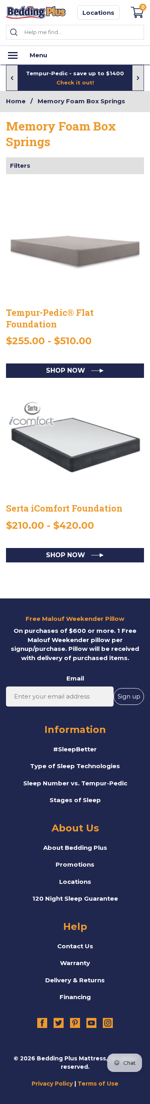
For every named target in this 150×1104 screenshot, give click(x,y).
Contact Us (75, 946)
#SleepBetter (75, 749)
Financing (75, 997)
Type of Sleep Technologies (75, 766)
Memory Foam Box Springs (81, 101)
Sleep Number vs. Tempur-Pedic (75, 783)
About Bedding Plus (75, 847)
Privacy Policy (52, 1083)
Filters (20, 165)
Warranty (75, 963)
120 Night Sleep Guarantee (75, 898)
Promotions (75, 864)
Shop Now (66, 370)
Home (16, 101)
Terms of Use (98, 1083)
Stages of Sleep (75, 800)
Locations (98, 12)
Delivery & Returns (75, 980)
